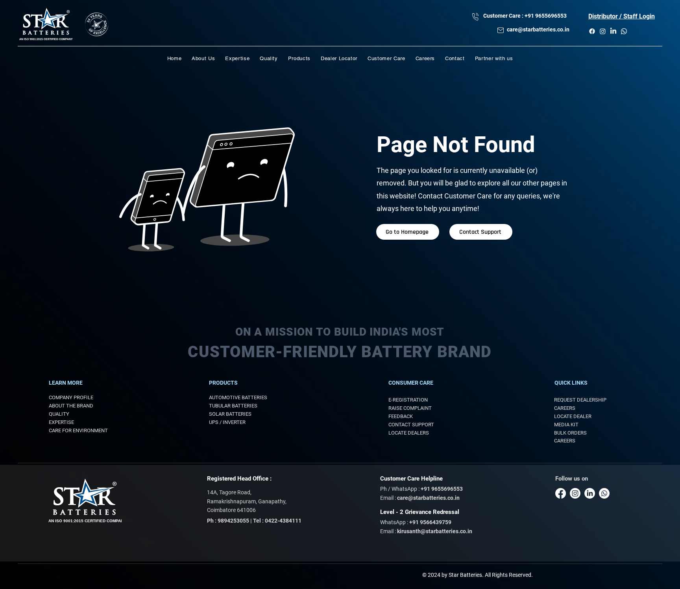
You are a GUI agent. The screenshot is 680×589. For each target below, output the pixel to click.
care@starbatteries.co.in (538, 29)
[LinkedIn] (613, 31)
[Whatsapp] (624, 31)
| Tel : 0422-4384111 (275, 520)
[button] (621, 16)
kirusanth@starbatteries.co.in (434, 531)
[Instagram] (602, 31)
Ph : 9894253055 (228, 520)
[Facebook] (592, 31)
